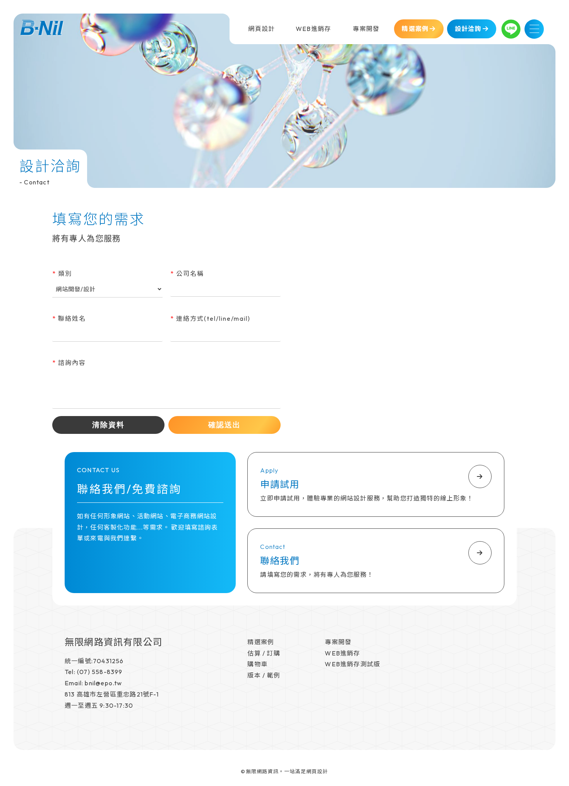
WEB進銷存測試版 (352, 664)
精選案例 (260, 642)
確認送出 (224, 425)
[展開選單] (534, 29)
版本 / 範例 (263, 675)
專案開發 (338, 642)
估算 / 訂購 (263, 653)
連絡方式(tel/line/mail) (210, 318)
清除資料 (108, 425)
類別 (62, 273)
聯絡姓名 (69, 318)
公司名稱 (187, 273)
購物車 (257, 664)
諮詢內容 (69, 362)
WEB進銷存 (342, 653)
